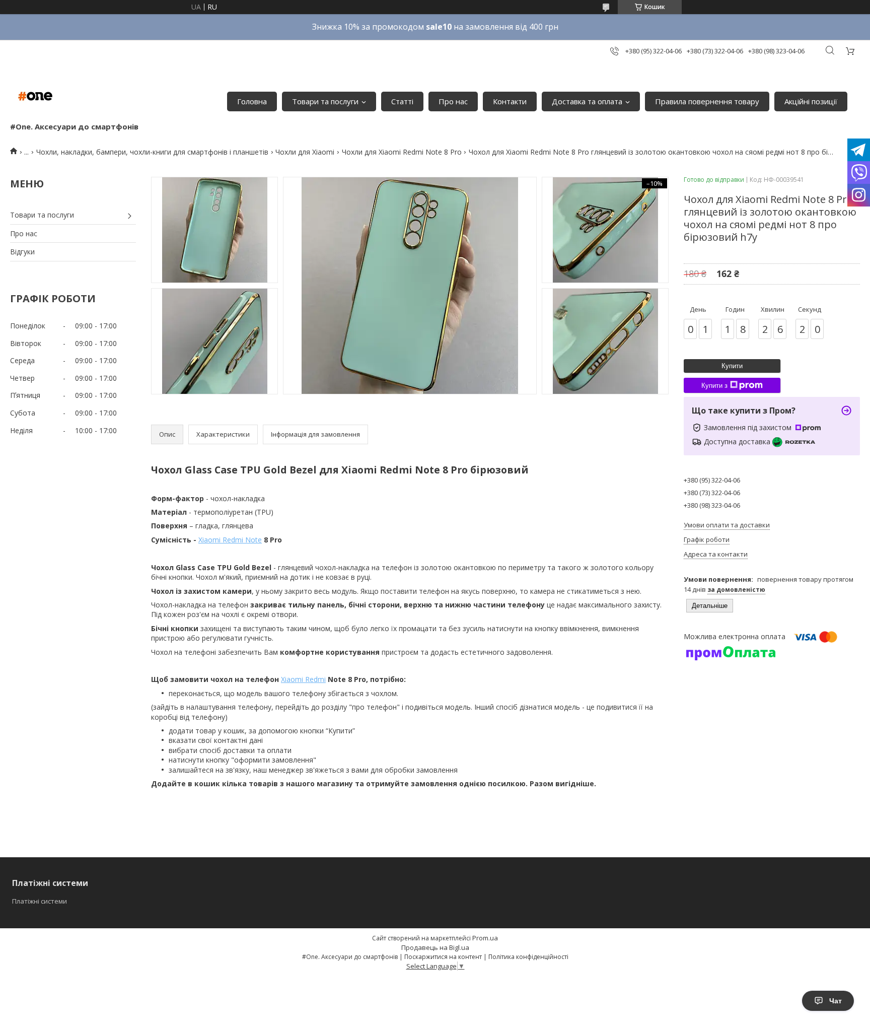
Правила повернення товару (707, 101)
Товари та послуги (325, 101)
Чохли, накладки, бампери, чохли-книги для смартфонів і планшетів (152, 152)
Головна (252, 101)
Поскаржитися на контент (443, 956)
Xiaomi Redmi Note (230, 539)
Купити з (714, 385)
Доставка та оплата (587, 101)
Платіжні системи (39, 901)
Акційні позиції (810, 101)
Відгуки (22, 251)
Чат (835, 1001)
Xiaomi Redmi (303, 679)
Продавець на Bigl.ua (435, 947)
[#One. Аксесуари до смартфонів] (35, 96)
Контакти (510, 101)
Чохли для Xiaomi (304, 152)
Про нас (453, 101)
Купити (732, 366)
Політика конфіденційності (528, 956)
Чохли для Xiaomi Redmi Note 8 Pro (402, 152)
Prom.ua (485, 937)
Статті (402, 101)
